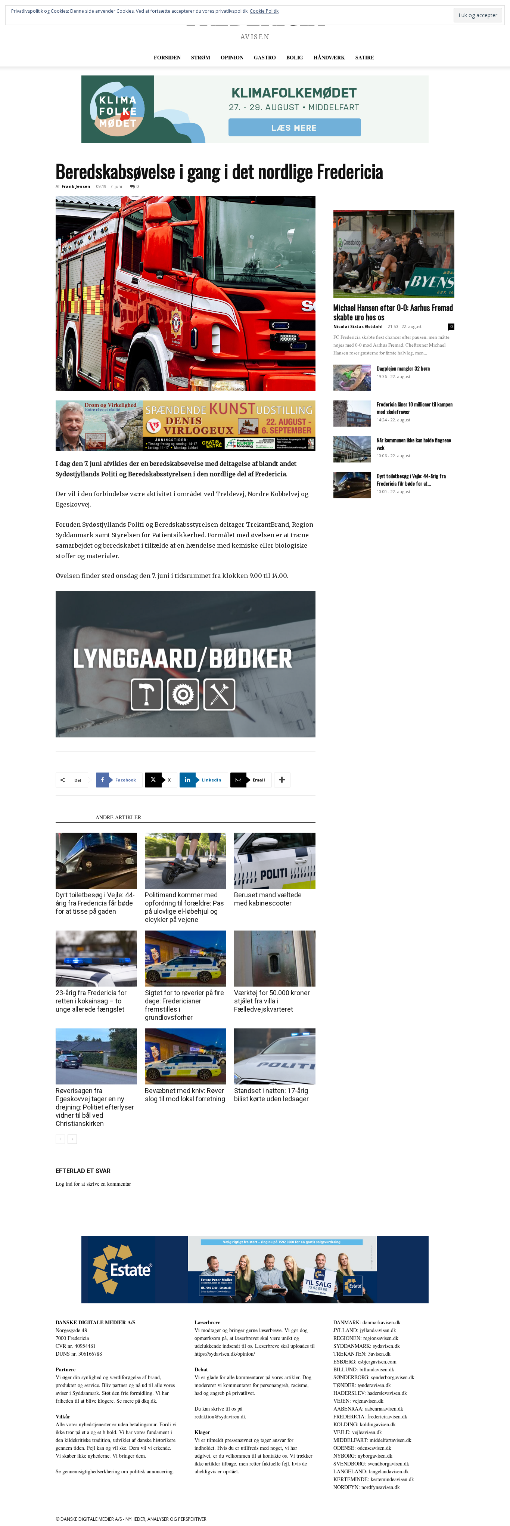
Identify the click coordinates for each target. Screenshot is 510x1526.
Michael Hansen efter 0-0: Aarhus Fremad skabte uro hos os (393, 311)
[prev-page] (60, 1139)
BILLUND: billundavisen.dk (363, 1369)
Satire (364, 57)
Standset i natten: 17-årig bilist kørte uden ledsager (271, 1095)
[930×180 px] (255, 109)
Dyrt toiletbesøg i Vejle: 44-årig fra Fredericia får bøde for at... (411, 479)
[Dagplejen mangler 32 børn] (352, 378)
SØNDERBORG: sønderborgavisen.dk (373, 1377)
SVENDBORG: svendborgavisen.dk (371, 1463)
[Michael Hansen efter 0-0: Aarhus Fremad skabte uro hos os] (393, 254)
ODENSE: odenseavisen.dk (362, 1447)
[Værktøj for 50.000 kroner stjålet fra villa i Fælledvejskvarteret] (274, 959)
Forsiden (167, 57)
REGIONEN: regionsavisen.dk (365, 1337)
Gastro (265, 57)
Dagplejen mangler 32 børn (403, 368)
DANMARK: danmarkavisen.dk (367, 1322)
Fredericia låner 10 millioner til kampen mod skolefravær (415, 407)
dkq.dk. (150, 1400)
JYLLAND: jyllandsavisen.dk (364, 1330)
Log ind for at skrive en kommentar (93, 1183)
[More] (282, 780)
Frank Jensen (76, 186)
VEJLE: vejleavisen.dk (357, 1432)
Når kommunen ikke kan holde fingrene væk (414, 443)
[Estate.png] (255, 1269)
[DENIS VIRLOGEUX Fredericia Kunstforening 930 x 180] (185, 425)
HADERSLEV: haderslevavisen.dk (370, 1392)
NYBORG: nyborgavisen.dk (362, 1455)
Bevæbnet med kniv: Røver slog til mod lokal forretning (185, 1095)
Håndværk (329, 57)
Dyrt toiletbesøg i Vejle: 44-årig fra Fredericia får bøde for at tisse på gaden (95, 903)
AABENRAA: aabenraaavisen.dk (368, 1408)
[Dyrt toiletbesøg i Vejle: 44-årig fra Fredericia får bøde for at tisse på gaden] (96, 861)
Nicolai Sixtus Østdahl (358, 326)
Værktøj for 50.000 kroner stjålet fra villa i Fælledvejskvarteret (272, 1001)
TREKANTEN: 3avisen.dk (362, 1353)
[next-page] (72, 1139)
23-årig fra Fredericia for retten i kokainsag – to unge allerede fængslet (91, 1001)
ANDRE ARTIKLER (118, 817)
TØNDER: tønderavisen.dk (362, 1385)
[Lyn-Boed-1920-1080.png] (185, 664)
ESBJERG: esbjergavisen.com (365, 1361)
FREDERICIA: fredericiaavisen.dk (370, 1416)
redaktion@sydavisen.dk (220, 1416)
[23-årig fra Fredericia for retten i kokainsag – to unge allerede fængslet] (96, 959)
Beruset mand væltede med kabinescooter (268, 899)
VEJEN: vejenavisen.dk (358, 1400)
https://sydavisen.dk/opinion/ (225, 1353)
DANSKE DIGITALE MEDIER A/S (96, 1322)
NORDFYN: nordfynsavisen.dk (366, 1487)
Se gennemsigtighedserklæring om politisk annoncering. (115, 1471)
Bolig (294, 57)
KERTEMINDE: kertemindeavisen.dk (373, 1479)
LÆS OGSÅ (73, 817)
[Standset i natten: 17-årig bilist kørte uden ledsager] (274, 1056)
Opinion (232, 57)
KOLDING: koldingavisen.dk (364, 1424)
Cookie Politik (264, 11)
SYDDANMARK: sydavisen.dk (366, 1345)
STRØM (200, 57)
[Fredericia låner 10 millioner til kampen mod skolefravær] (352, 413)
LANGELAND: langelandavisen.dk (371, 1471)
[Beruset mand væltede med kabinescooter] (274, 861)
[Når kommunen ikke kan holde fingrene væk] (352, 449)
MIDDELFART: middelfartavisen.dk (372, 1439)
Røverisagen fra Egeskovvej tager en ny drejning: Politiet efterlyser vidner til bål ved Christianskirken (95, 1107)
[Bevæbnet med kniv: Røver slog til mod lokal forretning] (185, 1056)
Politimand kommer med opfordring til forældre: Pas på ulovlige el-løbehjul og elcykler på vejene (184, 907)
